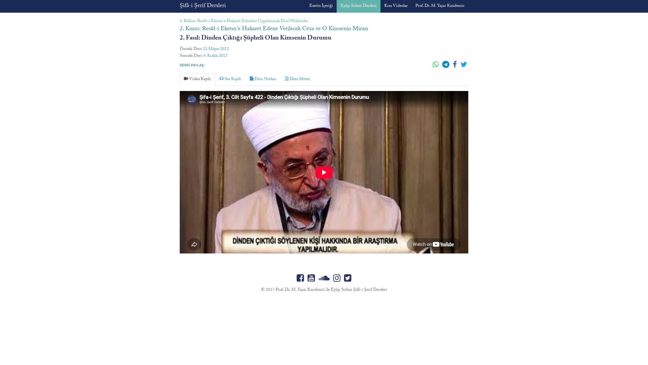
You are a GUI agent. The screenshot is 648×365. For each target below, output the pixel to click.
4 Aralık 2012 (215, 56)
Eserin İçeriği (321, 6)
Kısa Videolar (396, 6)
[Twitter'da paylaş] (463, 66)
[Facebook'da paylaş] (455, 66)
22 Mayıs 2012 (216, 49)
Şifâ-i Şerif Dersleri (203, 6)
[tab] (197, 79)
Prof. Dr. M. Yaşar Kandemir (439, 6)
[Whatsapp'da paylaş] (436, 66)
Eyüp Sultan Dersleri (358, 6)
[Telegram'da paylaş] (446, 66)
